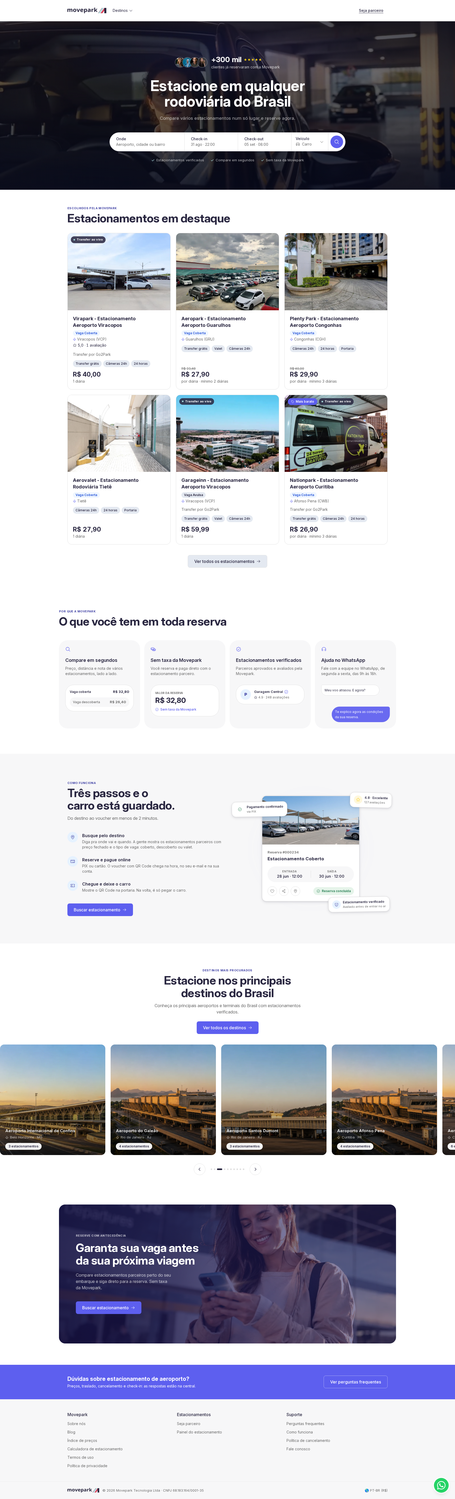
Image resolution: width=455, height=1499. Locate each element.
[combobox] (310, 142)
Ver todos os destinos (224, 1027)
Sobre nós (76, 1423)
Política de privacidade (87, 1465)
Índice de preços (82, 1440)
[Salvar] (272, 891)
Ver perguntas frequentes (355, 1382)
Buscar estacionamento (97, 909)
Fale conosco (298, 1449)
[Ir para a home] (86, 10)
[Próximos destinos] (255, 1169)
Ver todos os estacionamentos (224, 561)
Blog (71, 1432)
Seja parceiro (371, 10)
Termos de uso (80, 1457)
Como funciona (299, 1432)
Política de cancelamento (308, 1440)
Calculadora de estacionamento (95, 1449)
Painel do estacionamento (199, 1432)
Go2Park (103, 354)
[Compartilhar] (284, 891)
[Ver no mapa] (295, 891)
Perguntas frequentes (305, 1423)
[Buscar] (336, 142)
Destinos (120, 10)
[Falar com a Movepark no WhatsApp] (441, 1485)
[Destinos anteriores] (199, 1169)
